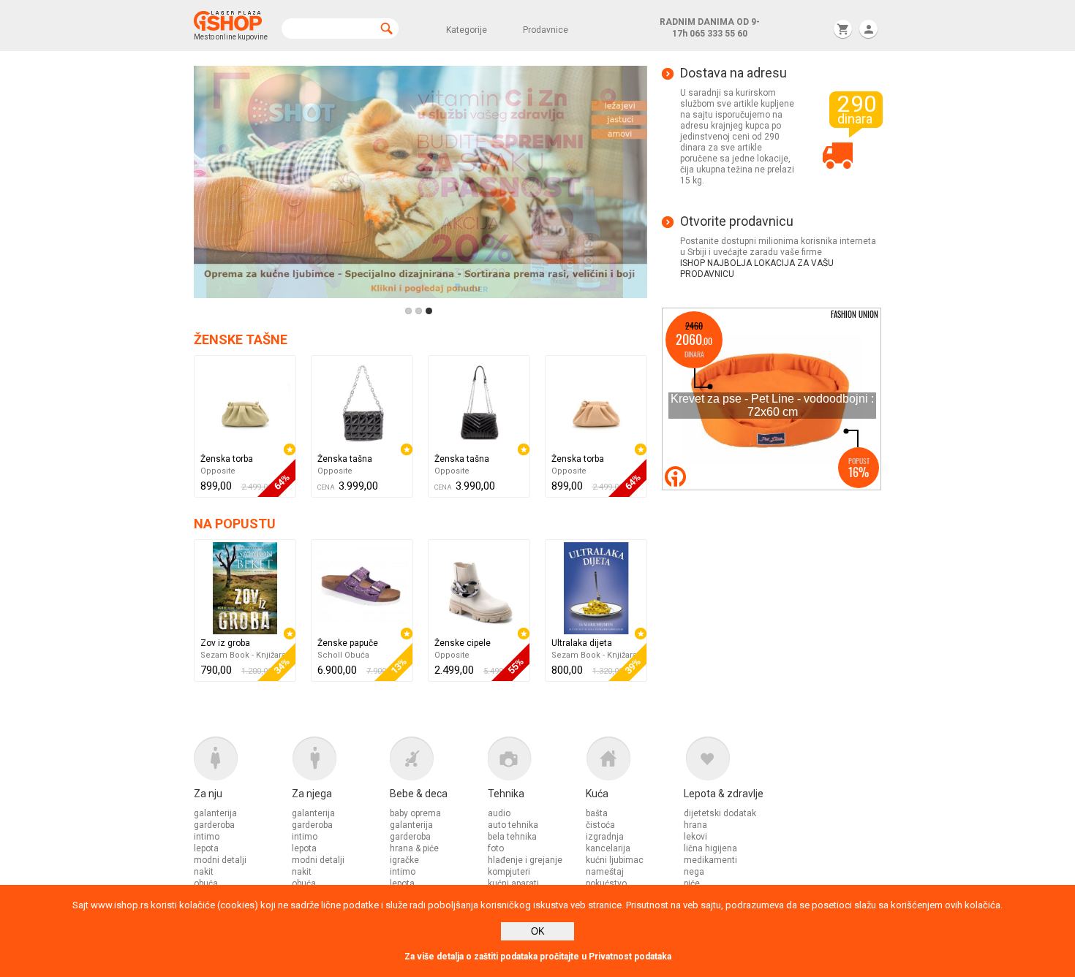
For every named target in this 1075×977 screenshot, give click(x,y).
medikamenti (710, 860)
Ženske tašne (240, 339)
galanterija (215, 813)
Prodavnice (545, 30)
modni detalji (220, 860)
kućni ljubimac (615, 860)
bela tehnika (512, 837)
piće (692, 883)
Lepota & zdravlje (723, 793)
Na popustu (235, 523)
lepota (206, 848)
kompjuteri (509, 872)
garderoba (214, 825)
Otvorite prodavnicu (736, 221)
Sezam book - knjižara (243, 655)
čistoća (600, 825)
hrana (695, 825)
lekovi (695, 837)
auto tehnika (513, 825)
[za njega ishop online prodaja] (341, 762)
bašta (597, 813)
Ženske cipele (462, 643)
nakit (204, 872)
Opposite (217, 471)
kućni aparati (513, 883)
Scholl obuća (343, 655)
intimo (206, 837)
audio (499, 813)
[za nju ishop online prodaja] (243, 762)
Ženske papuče (347, 643)
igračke (404, 860)
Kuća (597, 793)
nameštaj (605, 872)
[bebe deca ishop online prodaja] (439, 762)
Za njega (312, 793)
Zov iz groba (225, 643)
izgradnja (605, 837)
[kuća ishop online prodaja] (635, 762)
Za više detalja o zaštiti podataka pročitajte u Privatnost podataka (537, 956)
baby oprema (415, 813)
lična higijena (710, 848)
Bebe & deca (419, 793)
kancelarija (608, 848)
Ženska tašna (344, 459)
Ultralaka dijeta (581, 643)
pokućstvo (606, 883)
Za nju (208, 793)
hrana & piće (414, 848)
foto (496, 848)
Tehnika (506, 793)
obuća (206, 883)
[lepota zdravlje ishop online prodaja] (733, 762)
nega (694, 872)
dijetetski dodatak (720, 813)
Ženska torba (226, 459)
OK (538, 931)
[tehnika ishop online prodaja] (537, 762)
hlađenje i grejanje (525, 860)
